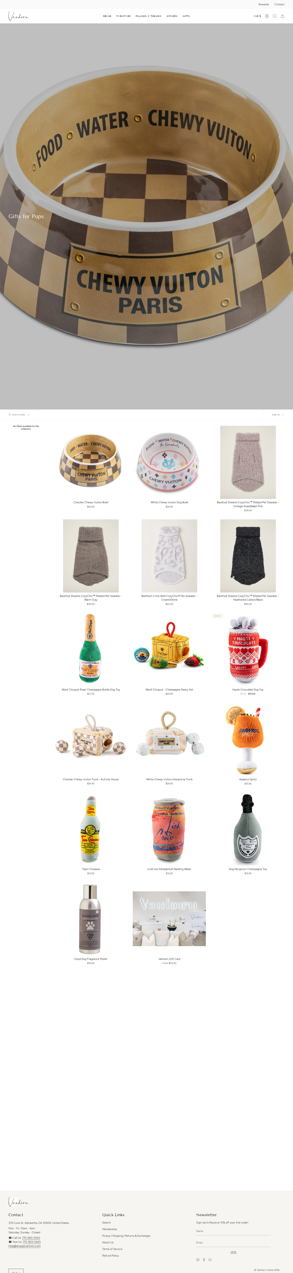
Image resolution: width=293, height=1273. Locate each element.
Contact (280, 4)
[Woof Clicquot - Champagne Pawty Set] (169, 649)
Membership (109, 1229)
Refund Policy (110, 1255)
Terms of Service (112, 1249)
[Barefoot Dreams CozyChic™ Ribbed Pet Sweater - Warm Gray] (90, 555)
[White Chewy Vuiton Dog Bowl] (169, 462)
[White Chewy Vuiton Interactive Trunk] (169, 739)
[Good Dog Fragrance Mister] (90, 918)
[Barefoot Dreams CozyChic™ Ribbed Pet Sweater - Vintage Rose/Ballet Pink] (248, 462)
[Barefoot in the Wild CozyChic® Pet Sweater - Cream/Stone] (169, 555)
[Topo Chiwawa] (90, 829)
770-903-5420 (31, 1237)
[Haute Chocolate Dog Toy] (248, 649)
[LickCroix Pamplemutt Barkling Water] (169, 829)
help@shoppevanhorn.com (24, 1246)
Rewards (264, 4)
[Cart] (282, 16)
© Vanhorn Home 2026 (266, 1270)
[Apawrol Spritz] (248, 739)
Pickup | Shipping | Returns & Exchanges (126, 1235)
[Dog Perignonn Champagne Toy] (248, 829)
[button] (107, 16)
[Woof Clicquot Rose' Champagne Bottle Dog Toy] (90, 649)
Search (106, 1222)
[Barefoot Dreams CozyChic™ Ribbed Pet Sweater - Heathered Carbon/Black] (248, 555)
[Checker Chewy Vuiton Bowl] (90, 462)
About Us (107, 1242)
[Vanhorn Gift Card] (169, 918)
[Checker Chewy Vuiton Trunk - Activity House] (90, 739)
